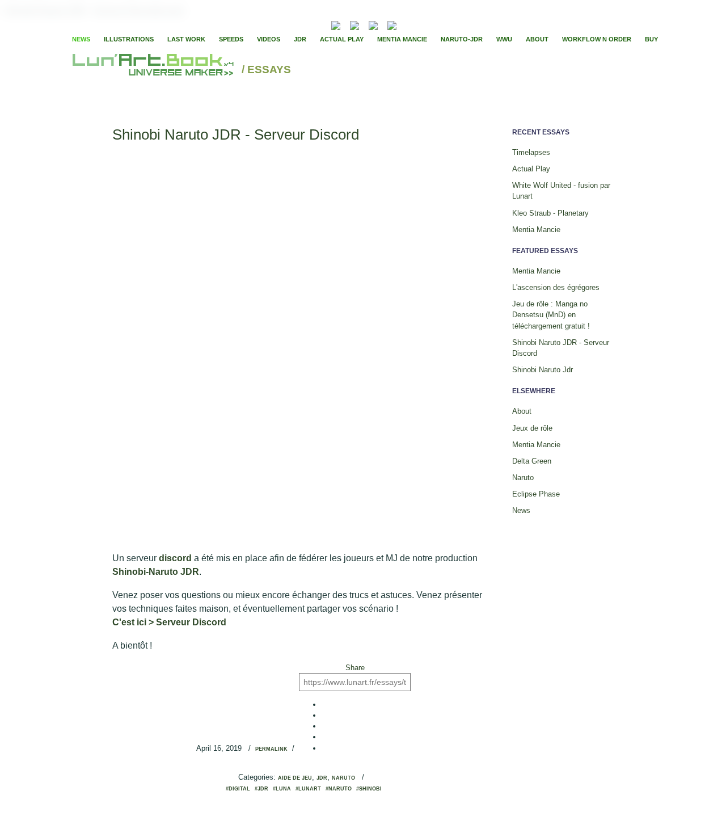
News (81, 39)
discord (176, 558)
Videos (268, 39)
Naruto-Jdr (462, 39)
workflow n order (596, 39)
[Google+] (441, 24)
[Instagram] (392, 24)
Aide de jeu (295, 778)
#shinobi (369, 789)
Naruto (343, 778)
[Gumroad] (336, 24)
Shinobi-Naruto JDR (155, 572)
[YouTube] (409, 24)
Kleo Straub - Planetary (550, 213)
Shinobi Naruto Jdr (542, 369)
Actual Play (342, 39)
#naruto (339, 789)
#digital (238, 789)
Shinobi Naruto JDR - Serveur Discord (235, 134)
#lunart (308, 789)
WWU (504, 39)
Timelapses (531, 152)
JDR (300, 39)
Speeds (231, 39)
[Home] (154, 70)
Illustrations (129, 39)
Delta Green (531, 461)
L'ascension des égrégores (556, 287)
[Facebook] (422, 24)
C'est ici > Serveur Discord (169, 622)
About (537, 39)
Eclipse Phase (536, 494)
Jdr (321, 778)
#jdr (261, 789)
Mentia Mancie (402, 39)
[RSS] (318, 24)
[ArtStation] (373, 24)
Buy (651, 39)
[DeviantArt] (354, 24)
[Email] (305, 24)
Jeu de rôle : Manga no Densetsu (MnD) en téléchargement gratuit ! (551, 315)
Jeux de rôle (532, 428)
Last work (186, 39)
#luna (282, 789)
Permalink (271, 749)
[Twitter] (431, 24)
